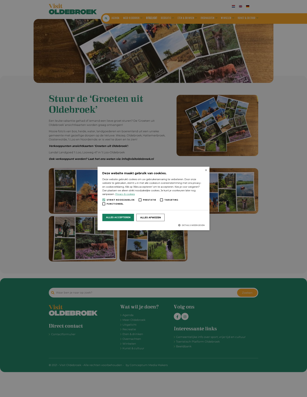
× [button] (206, 170)
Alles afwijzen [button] (150, 217)
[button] (153, 225)
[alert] (153, 198)
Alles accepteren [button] (118, 217)
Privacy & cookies (125, 194)
